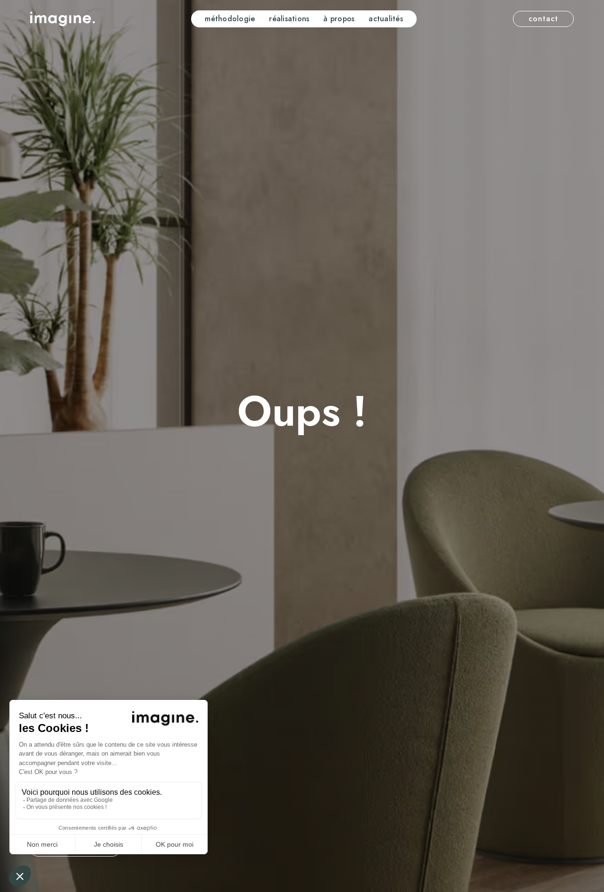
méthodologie (230, 18)
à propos (338, 18)
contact (543, 18)
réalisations (289, 18)
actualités (386, 18)
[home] (62, 19)
